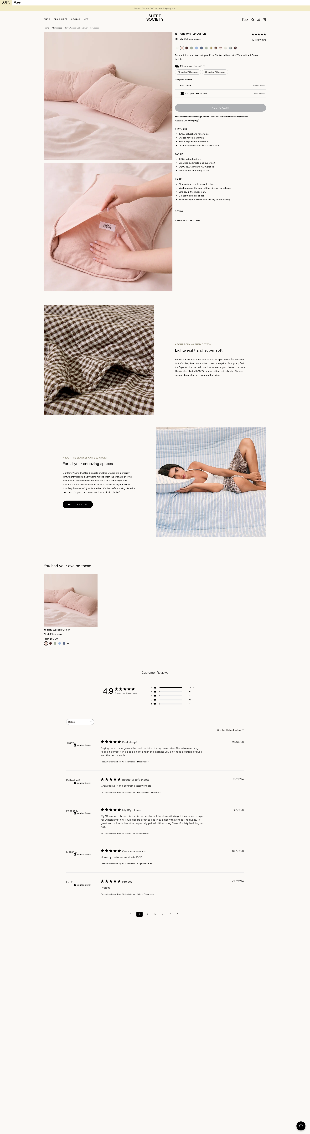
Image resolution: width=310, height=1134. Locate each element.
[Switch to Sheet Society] (6, 2)
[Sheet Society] (155, 17)
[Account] (258, 19)
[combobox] (80, 722)
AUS (246, 20)
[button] (220, 211)
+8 (68, 643)
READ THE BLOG (78, 504)
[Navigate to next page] (178, 913)
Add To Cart (220, 107)
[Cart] (264, 19)
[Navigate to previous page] (132, 913)
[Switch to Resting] (17, 2)
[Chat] (301, 1126)
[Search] (252, 19)
